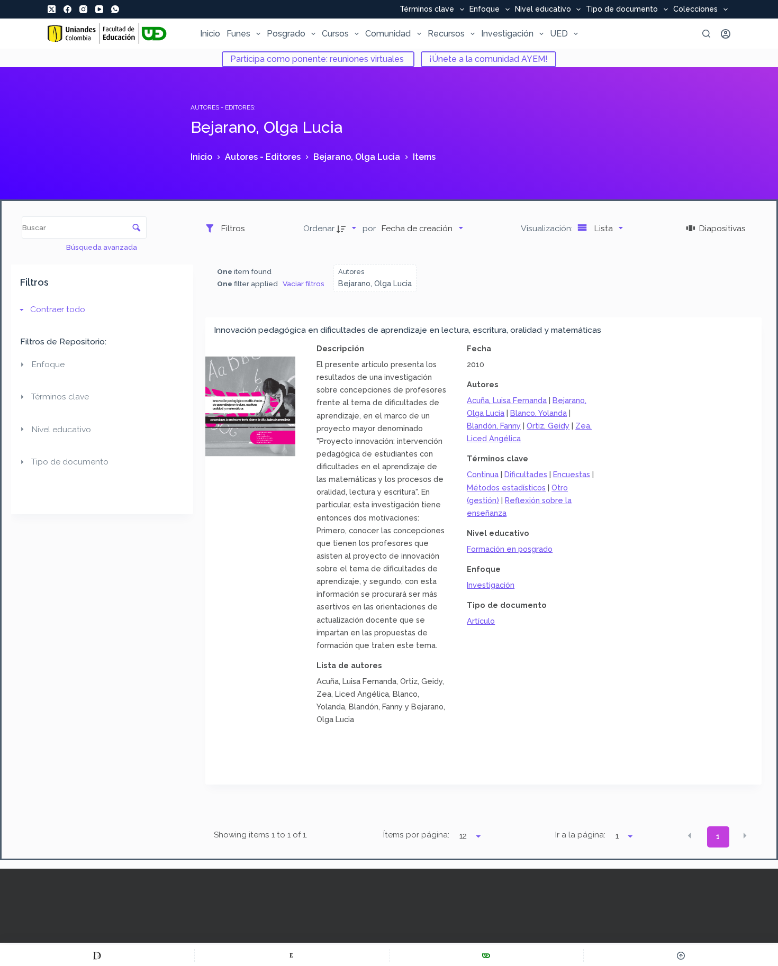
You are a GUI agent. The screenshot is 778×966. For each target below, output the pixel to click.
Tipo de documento (622, 9)
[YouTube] (99, 9)
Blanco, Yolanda (538, 412)
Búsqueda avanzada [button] (102, 247)
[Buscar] (706, 34)
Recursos (446, 34)
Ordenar (318, 228)
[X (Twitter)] (52, 9)
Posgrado (286, 34)
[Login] (725, 34)
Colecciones (695, 9)
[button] (690, 835)
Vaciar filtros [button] (303, 283)
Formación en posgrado (510, 548)
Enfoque (484, 9)
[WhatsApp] (115, 9)
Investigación (507, 34)
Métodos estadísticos (506, 487)
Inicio (210, 34)
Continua (483, 474)
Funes (238, 34)
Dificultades (525, 474)
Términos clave (427, 9)
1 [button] (718, 836)
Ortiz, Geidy (548, 425)
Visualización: (548, 228)
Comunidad (388, 34)
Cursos (335, 34)
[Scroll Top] (680, 955)
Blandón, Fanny (494, 425)
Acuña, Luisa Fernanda (507, 400)
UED (559, 34)
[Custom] (97, 955)
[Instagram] (83, 9)
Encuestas (571, 474)
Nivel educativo (543, 9)
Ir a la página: (580, 835)
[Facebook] (67, 9)
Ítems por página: (416, 835)
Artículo (481, 620)
